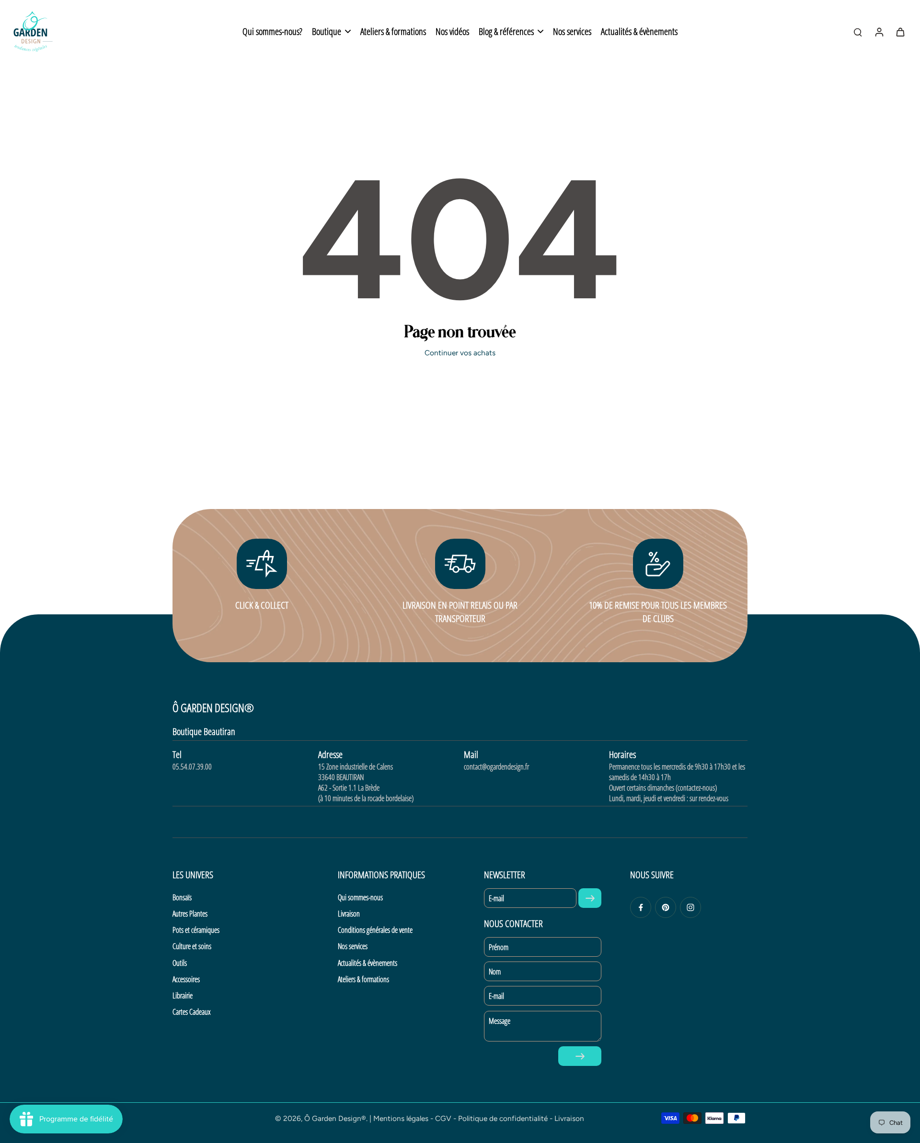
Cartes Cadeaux (191, 1012)
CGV (443, 1118)
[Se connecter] (878, 31)
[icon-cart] (899, 31)
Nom (495, 971)
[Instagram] (690, 907)
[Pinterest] (665, 907)
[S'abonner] (589, 898)
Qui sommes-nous (360, 897)
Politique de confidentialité (503, 1118)
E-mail (496, 898)
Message (499, 1021)
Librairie (182, 995)
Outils (179, 963)
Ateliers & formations (363, 979)
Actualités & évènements (367, 963)
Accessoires (186, 979)
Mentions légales (400, 1118)
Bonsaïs (182, 897)
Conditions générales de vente (375, 930)
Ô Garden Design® (335, 1118)
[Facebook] (640, 907)
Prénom (498, 947)
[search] (857, 31)
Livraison (349, 913)
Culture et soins (191, 946)
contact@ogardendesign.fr (496, 766)
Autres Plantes (189, 913)
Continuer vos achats (460, 352)
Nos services (353, 946)
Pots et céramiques (195, 930)
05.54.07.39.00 (192, 766)
